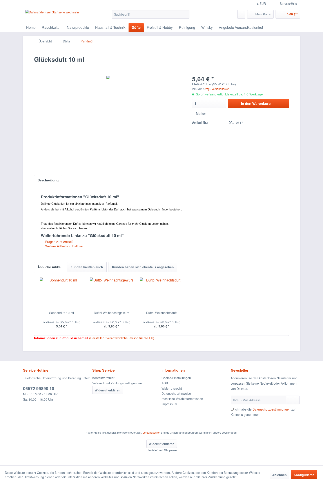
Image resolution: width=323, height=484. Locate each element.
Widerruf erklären (107, 390)
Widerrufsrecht (172, 388)
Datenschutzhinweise (176, 393)
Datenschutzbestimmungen (271, 409)
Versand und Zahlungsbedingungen (117, 383)
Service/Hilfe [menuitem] (288, 3)
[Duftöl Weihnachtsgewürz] (111, 293)
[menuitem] (150, 14)
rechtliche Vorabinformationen (182, 398)
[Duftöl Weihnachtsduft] (161, 293)
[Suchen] (185, 14)
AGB (165, 383)
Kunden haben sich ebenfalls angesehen (143, 267)
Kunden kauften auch (87, 267)
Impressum (169, 404)
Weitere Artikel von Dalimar (63, 246)
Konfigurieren (304, 475)
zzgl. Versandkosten (217, 89)
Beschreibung (48, 180)
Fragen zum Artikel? (58, 241)
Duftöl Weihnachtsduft (161, 312)
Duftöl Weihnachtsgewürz (111, 312)
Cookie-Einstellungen (176, 378)
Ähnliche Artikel (50, 267)
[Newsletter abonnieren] (293, 400)
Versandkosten (151, 432)
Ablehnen (279, 475)
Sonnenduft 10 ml (61, 312)
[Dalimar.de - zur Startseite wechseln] (52, 15)
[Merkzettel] (241, 14)
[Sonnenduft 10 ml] (61, 293)
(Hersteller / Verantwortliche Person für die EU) (121, 338)
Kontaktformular (103, 378)
